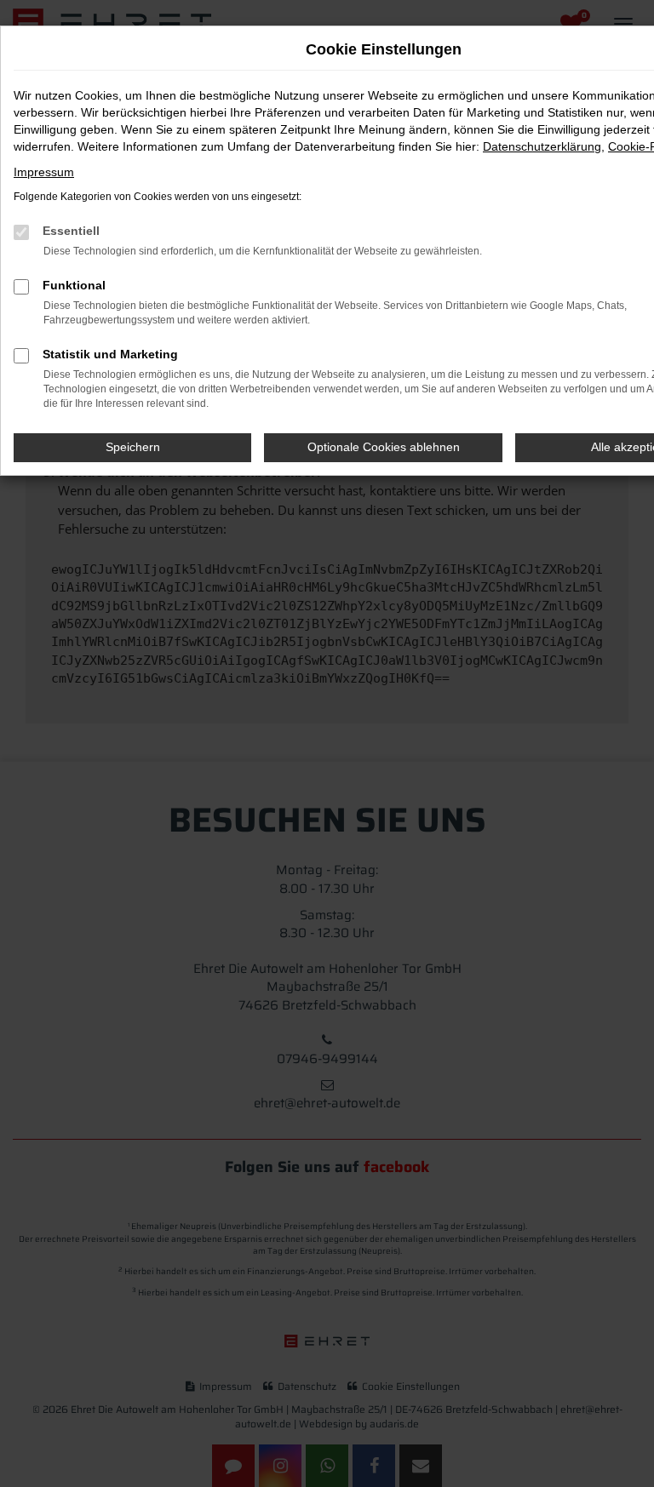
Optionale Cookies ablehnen (383, 447)
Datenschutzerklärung (542, 146)
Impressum (44, 172)
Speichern (133, 447)
